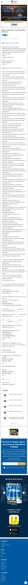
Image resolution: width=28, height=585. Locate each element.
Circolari (2, 581)
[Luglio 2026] (14, 492)
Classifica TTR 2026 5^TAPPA (15, 394)
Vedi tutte (14, 423)
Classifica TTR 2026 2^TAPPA (15, 411)
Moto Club (3, 569)
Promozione (3, 568)
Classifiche (3, 576)
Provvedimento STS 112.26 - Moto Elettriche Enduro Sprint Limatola (16, 418)
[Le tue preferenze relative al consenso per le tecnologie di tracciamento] (25, 583)
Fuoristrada (3, 562)
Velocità (2, 563)
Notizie (2, 552)
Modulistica (3, 579)
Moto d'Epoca (3, 566)
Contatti (2, 546)
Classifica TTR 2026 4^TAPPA (15, 400)
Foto (2, 555)
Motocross (6, 38)
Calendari (3, 575)
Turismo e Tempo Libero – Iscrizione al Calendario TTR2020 (14, 444)
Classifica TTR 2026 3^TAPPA (15, 405)
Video (2, 556)
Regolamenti (3, 578)
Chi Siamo (3, 543)
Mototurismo (3, 565)
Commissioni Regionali (5, 545)
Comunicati (3, 553)
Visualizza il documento (11, 43)
